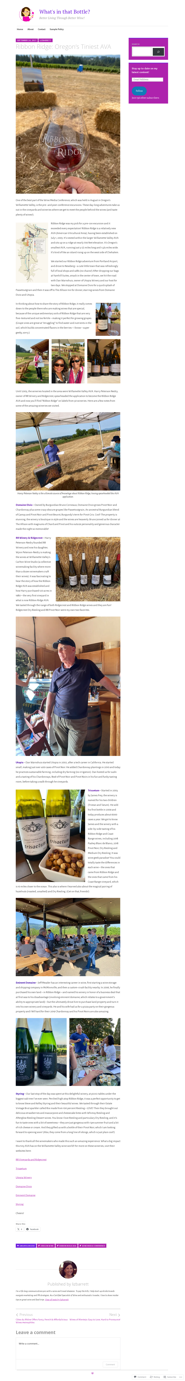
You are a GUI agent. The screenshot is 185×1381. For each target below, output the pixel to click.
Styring (20, 1204)
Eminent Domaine (25, 1195)
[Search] (158, 52)
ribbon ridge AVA (67, 1246)
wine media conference (93, 1246)
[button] (32, 361)
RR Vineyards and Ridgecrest (31, 1159)
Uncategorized (27, 1246)
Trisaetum (21, 1168)
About (30, 29)
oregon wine (47, 1246)
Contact (41, 29)
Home (20, 29)
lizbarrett (45, 40)
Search (136, 44)
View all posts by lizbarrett (57, 1299)
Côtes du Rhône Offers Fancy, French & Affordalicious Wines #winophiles (42, 1318)
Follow (139, 91)
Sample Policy (57, 29)
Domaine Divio (24, 1186)
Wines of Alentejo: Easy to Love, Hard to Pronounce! (95, 1317)
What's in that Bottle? (64, 11)
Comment (110, 1364)
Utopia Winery (24, 1177)
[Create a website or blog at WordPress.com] (92, 1373)
